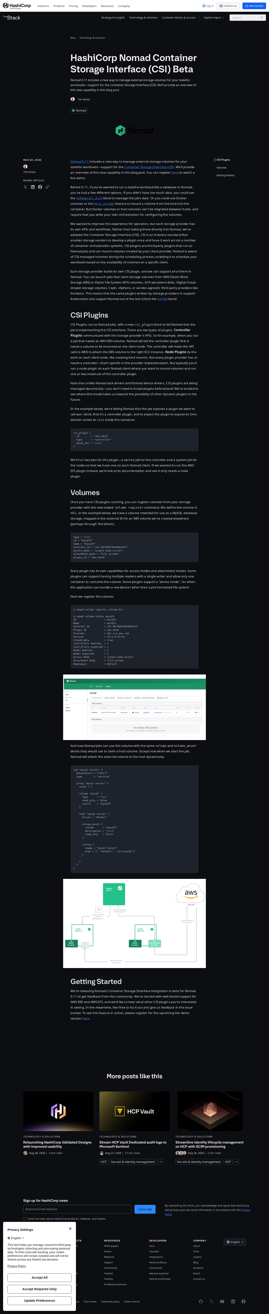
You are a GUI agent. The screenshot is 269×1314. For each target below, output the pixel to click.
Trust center (90, 1301)
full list (163, 299)
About (196, 1246)
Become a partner (159, 1273)
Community (110, 1267)
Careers (197, 1257)
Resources (107, 6)
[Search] (261, 18)
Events (107, 1251)
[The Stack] (11, 17)
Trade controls (132, 1301)
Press (196, 1251)
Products (59, 6)
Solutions (43, 6)
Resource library (158, 1262)
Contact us (199, 1278)
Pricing (73, 6)
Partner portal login (160, 1278)
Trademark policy (110, 1301)
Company (124, 6)
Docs (152, 1246)
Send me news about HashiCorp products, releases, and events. (67, 1218)
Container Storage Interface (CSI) (149, 167)
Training (108, 1278)
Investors (198, 1267)
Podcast (108, 1273)
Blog (195, 1262)
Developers (89, 6)
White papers (111, 1246)
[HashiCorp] (17, 6)
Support (108, 1262)
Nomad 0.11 (79, 161)
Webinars (109, 1257)
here (175, 172)
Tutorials (154, 1251)
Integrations (156, 1257)
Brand (196, 1273)
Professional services (115, 1284)
